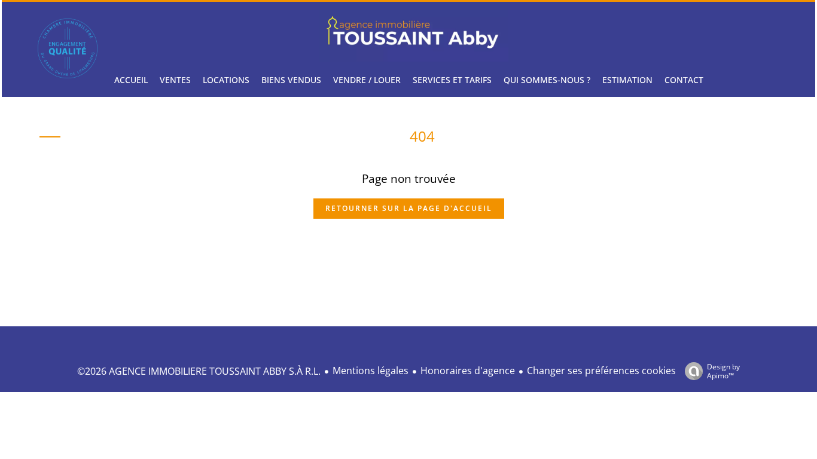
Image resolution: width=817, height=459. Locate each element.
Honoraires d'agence (467, 370)
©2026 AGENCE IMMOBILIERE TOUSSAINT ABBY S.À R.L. (199, 371)
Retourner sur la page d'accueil (408, 208)
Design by (723, 371)
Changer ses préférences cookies (601, 370)
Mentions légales (370, 370)
